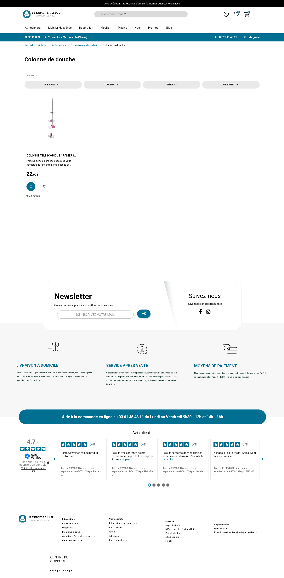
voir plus (125, 459)
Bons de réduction (118, 540)
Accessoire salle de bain (84, 45)
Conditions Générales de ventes (78, 536)
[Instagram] (208, 312)
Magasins (67, 527)
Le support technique (61, 570)
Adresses (114, 536)
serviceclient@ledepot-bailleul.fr (239, 532)
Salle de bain (59, 45)
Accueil (29, 45)
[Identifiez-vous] (226, 14)
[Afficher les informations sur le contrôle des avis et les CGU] (48, 462)
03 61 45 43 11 (221, 528)
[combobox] (139, 14)
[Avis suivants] (262, 459)
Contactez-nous (70, 523)
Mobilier (42, 45)
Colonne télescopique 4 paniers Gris (50, 155)
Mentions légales (71, 532)
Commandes (115, 527)
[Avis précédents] (54, 459)
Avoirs (112, 532)
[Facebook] (200, 311)
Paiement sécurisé (72, 540)
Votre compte (116, 519)
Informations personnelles (123, 523)
